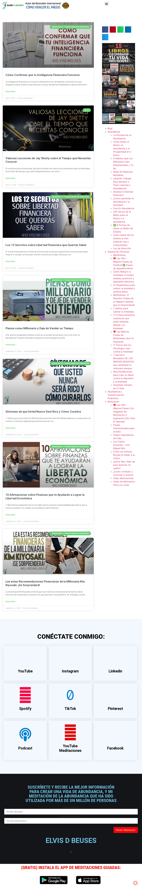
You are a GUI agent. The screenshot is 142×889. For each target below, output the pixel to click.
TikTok (70, 708)
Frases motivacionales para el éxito (123, 428)
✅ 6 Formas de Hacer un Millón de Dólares (123, 228)
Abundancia (114, 131)
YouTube (25, 671)
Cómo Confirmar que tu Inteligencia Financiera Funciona (43, 75)
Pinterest (115, 708)
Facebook (115, 748)
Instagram (70, 671)
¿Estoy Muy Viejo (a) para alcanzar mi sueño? (124, 465)
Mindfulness (119, 255)
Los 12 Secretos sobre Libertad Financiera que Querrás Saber (46, 245)
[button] (106, 3)
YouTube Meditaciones (70, 748)
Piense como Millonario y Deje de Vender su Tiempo (39, 328)
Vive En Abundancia (123, 208)
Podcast (25, 748)
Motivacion (113, 401)
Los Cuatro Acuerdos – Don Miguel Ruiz (121, 445)
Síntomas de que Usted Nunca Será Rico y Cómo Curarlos (43, 411)
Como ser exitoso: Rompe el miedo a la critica (124, 455)
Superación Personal (118, 251)
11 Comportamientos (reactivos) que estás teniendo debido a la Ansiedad (124, 322)
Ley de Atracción (122, 248)
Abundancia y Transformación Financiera (116, 395)
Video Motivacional (123, 478)
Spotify (25, 708)
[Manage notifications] (135, 883)
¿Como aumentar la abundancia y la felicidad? (123, 201)
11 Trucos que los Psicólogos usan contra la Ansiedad (123, 348)
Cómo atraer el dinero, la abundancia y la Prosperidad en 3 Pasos (122, 148)
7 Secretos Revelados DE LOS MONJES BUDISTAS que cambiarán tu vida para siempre (123, 362)
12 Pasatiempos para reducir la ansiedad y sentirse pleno (124, 288)
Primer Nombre (71, 807)
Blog (110, 128)
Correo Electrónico (71, 816)
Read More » (11, 92)
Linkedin (115, 671)
